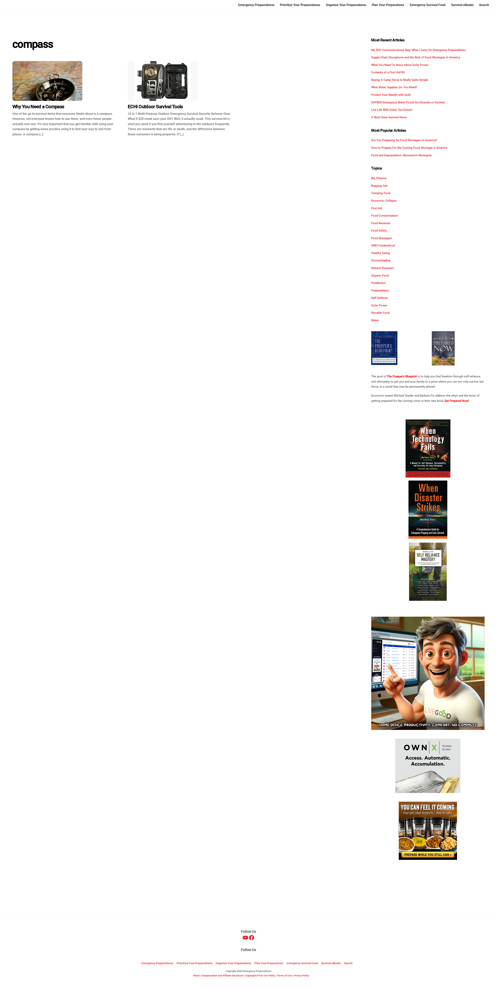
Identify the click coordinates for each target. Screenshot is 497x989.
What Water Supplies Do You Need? (394, 87)
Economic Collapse (383, 200)
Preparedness (380, 290)
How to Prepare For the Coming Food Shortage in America (409, 148)
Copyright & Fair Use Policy (260, 975)
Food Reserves (380, 223)
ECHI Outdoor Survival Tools (155, 106)
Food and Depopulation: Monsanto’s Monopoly (401, 155)
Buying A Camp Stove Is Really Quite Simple (399, 80)
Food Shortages (381, 238)
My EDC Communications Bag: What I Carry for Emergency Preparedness (418, 50)
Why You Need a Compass (38, 106)
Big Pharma (378, 178)
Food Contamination (384, 215)
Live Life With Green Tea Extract (391, 110)
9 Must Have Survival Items (389, 117)
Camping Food (380, 193)
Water (375, 320)
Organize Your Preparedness (346, 5)
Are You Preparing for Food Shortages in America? (404, 140)
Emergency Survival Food (427, 5)
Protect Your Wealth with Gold (390, 95)
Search (484, 5)
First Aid (376, 208)
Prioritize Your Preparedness (300, 5)
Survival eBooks (462, 5)
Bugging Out (379, 186)
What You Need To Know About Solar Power (399, 65)
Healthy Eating (380, 253)
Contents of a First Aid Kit (388, 72)
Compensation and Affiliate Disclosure (222, 975)
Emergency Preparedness (256, 5)
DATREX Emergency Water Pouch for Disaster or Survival (408, 102)
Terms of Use (284, 975)
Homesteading (380, 260)
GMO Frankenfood (383, 245)
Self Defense (379, 298)
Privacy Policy (301, 975)
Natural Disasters (382, 268)
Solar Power (379, 305)
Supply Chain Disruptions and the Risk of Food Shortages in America (415, 57)
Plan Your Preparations (388, 5)
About (196, 975)
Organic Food (380, 275)
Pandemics (378, 283)
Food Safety (379, 230)
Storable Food (380, 313)
